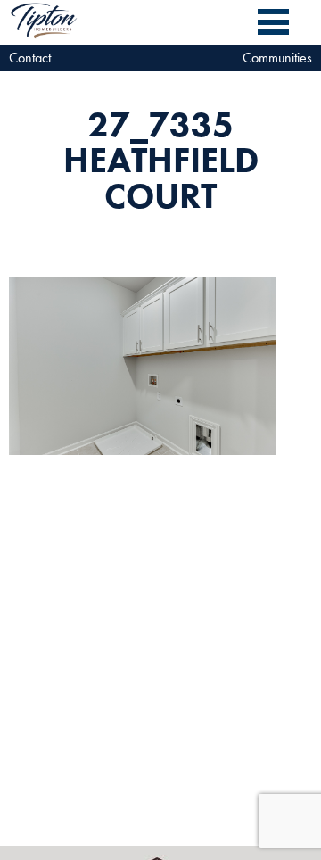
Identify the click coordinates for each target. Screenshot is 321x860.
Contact (30, 58)
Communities (277, 58)
